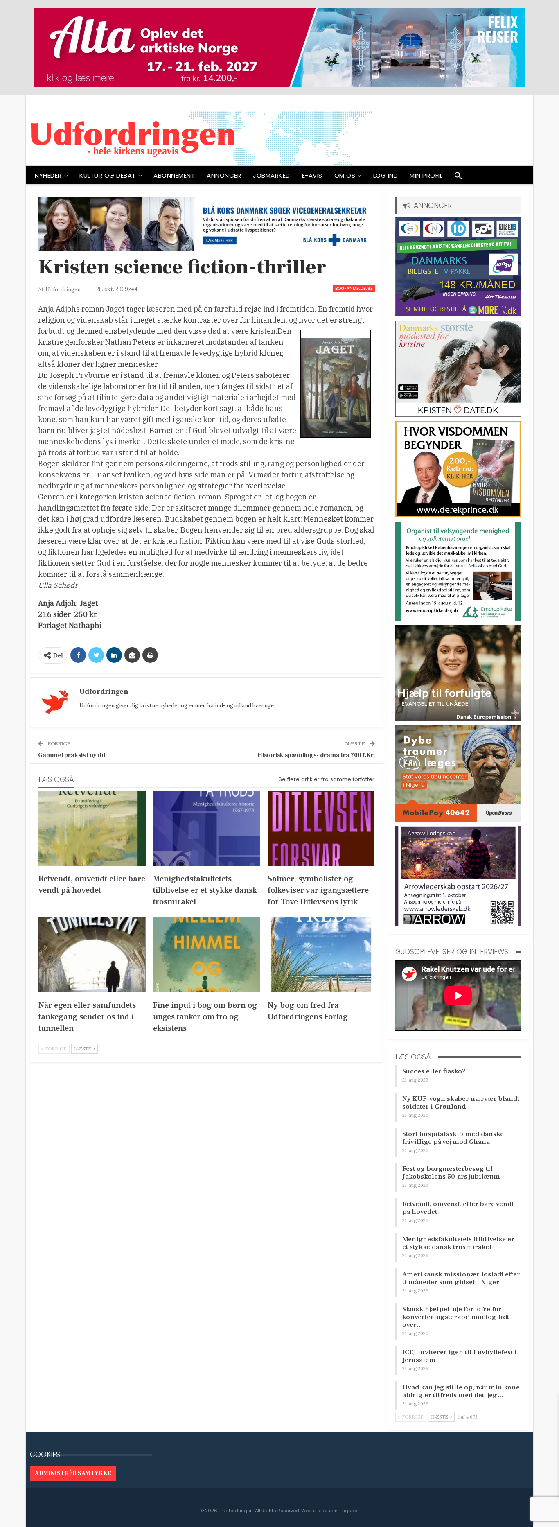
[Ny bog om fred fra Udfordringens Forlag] (321, 954)
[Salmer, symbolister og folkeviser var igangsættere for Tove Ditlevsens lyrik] (321, 828)
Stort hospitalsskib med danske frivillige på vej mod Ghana (453, 1137)
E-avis (312, 175)
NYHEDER (48, 175)
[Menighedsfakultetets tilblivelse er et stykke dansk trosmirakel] (206, 828)
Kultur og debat (107, 175)
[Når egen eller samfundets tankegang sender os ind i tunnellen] (92, 954)
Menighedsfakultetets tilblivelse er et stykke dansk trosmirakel (458, 1243)
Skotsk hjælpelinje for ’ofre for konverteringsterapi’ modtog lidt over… (455, 1317)
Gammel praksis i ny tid (71, 755)
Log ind (385, 175)
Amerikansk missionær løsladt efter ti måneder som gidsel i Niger (461, 1278)
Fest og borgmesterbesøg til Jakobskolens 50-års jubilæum (451, 1172)
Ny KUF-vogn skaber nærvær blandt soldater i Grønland (460, 1102)
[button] (458, 177)
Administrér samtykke (73, 1473)
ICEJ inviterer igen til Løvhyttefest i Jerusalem (459, 1356)
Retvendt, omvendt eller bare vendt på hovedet (458, 1207)
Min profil (426, 175)
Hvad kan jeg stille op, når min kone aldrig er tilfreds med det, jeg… (461, 1391)
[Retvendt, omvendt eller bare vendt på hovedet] (92, 828)
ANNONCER (224, 175)
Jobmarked (271, 175)
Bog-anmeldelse (353, 288)
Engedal (349, 1510)
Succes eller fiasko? (433, 1071)
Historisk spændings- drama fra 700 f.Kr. (316, 755)
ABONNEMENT (174, 175)
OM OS (345, 175)
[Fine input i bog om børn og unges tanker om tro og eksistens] (206, 954)
